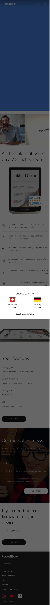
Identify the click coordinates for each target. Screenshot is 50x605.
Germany (37, 304)
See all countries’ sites (25, 314)
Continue (12, 307)
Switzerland (12, 304)
